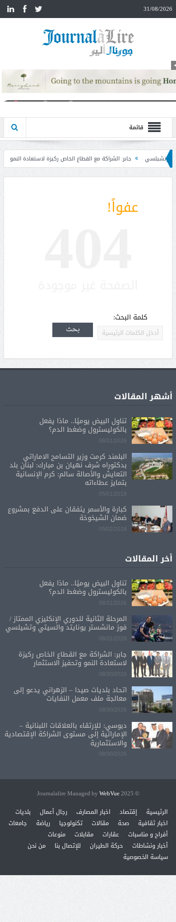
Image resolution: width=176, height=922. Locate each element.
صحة (123, 823)
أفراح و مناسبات (148, 834)
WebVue (109, 793)
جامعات (18, 823)
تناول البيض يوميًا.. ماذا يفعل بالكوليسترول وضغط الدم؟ (83, 425)
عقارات (110, 834)
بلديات (23, 811)
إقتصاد (128, 811)
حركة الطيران (106, 845)
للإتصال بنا (68, 845)
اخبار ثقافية (153, 823)
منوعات (56, 834)
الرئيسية (157, 811)
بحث (73, 329)
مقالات (100, 823)
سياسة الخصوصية (145, 857)
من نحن (37, 845)
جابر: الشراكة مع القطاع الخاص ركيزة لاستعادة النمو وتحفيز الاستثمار (73, 659)
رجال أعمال (53, 811)
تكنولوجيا (71, 823)
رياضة (43, 823)
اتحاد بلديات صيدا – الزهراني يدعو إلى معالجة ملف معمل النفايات (70, 694)
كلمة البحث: (130, 317)
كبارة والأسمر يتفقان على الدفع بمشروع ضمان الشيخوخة (67, 514)
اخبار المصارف (93, 811)
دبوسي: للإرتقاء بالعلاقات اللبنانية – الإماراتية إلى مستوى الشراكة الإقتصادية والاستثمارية (66, 734)
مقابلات (83, 834)
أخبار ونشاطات (150, 845)
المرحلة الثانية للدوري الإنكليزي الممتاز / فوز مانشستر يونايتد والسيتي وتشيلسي (66, 623)
